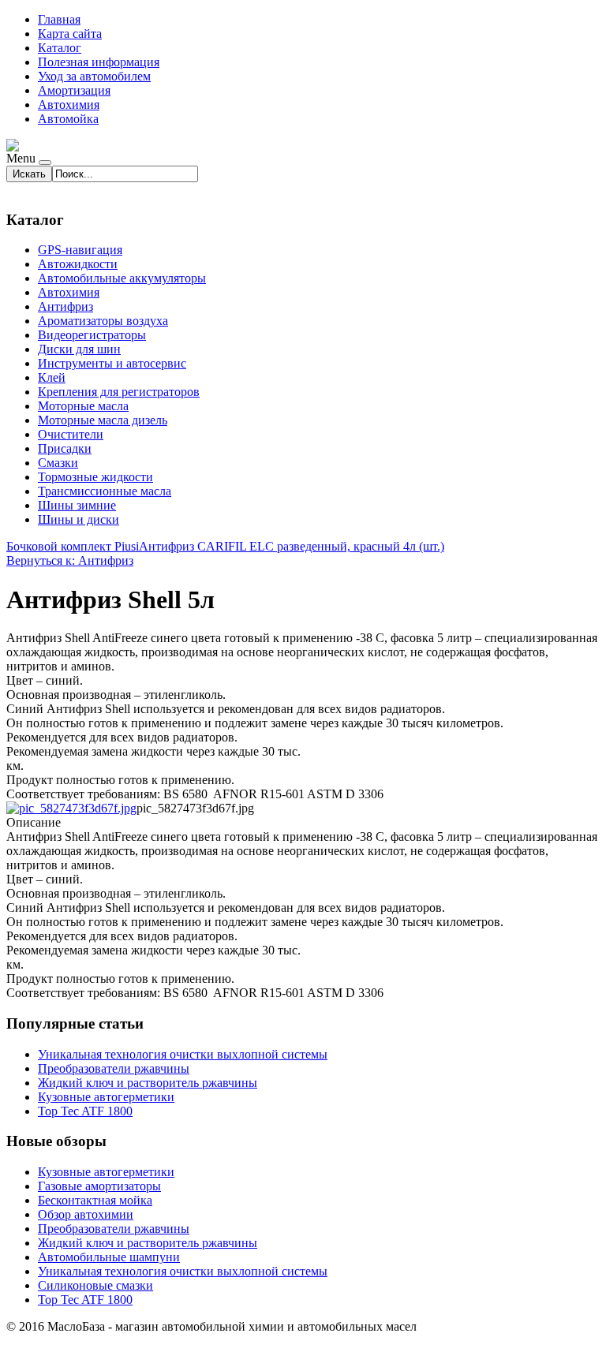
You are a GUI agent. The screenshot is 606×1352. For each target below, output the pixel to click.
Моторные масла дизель (102, 420)
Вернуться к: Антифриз (69, 560)
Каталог (59, 47)
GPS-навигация (80, 249)
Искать (29, 174)
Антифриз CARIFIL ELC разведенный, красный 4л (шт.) (291, 546)
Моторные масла (83, 406)
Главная (59, 19)
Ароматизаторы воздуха (103, 320)
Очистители (70, 434)
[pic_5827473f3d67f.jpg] (71, 808)
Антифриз (65, 306)
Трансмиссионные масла (104, 491)
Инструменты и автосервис (112, 363)
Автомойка (68, 118)
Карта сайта (70, 33)
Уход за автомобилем (94, 76)
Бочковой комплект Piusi (72, 546)
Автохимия (68, 104)
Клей (51, 377)
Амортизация (74, 90)
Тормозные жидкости (95, 477)
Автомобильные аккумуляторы (122, 278)
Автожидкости (78, 264)
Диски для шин (79, 349)
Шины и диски (78, 519)
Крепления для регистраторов (119, 391)
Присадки (65, 448)
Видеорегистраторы (92, 335)
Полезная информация (98, 62)
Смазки (58, 462)
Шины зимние (77, 505)
